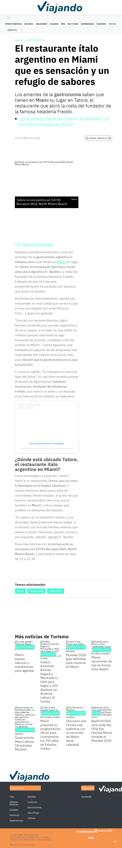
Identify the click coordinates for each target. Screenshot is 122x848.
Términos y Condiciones (22, 844)
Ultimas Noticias (14, 803)
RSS (91, 838)
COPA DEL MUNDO (76, 647)
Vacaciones (41, 24)
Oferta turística (13, 24)
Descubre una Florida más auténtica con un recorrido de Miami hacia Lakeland (76, 732)
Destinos (28, 24)
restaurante (55, 591)
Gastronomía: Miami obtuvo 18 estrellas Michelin (24, 743)
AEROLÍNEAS (49, 654)
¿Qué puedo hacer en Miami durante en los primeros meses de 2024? (64, 121)
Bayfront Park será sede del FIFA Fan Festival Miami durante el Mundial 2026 (101, 731)
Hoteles (32, 796)
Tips (63, 24)
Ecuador (54, 24)
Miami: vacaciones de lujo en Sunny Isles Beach (101, 663)
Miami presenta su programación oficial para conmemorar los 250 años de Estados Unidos (50, 735)
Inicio (19, 40)
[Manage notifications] (115, 841)
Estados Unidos (102, 649)
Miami (61, 262)
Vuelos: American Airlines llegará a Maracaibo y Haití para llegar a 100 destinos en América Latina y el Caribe (49, 681)
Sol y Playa (73, 24)
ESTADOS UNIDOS (25, 647)
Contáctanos (85, 832)
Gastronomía (36, 591)
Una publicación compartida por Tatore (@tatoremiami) (46, 448)
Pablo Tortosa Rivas (37, 244)
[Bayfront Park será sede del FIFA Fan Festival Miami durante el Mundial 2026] (101, 712)
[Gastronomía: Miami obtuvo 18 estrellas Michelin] (25, 720)
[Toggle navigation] (7, 18)
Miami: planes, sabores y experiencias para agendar (24, 663)
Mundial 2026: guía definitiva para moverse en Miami (76, 661)
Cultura (31, 818)
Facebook (86, 796)
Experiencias (87, 24)
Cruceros (101, 24)
